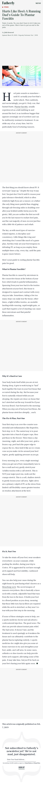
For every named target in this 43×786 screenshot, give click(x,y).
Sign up (22, 767)
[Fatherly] (8, 3)
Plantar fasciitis (21, 106)
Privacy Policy (37, 763)
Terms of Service (28, 763)
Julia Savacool (9, 33)
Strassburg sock (9, 587)
